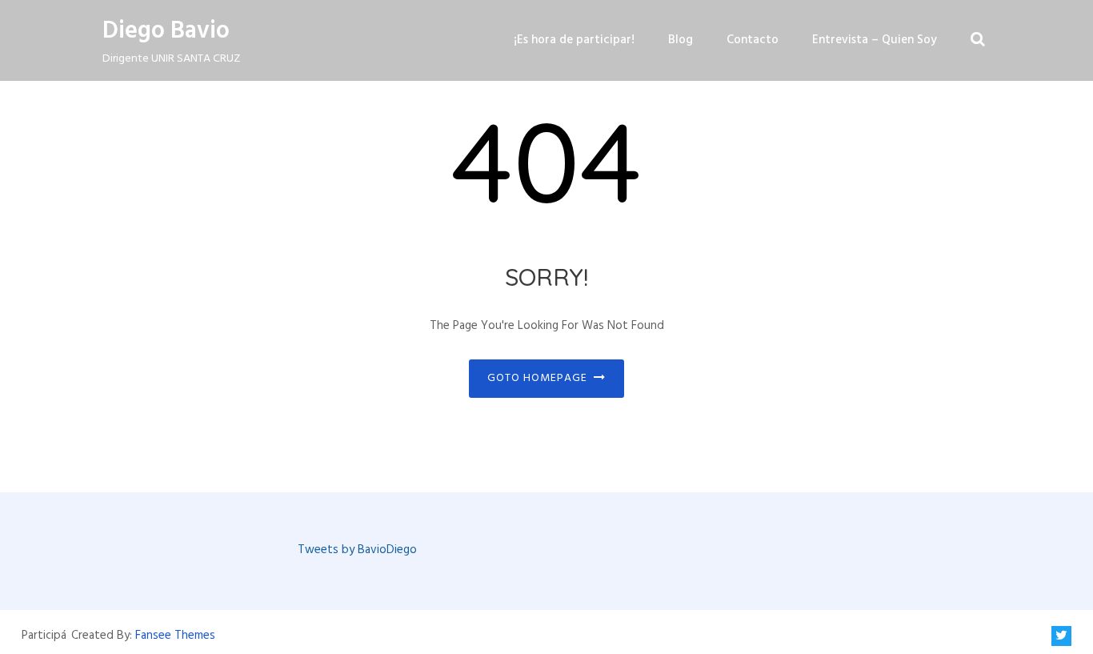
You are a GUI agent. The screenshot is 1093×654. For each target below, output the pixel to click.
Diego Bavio (166, 31)
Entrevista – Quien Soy (874, 40)
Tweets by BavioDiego (357, 550)
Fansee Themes (175, 635)
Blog (680, 40)
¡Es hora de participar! (574, 40)
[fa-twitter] (1061, 636)
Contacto (753, 40)
